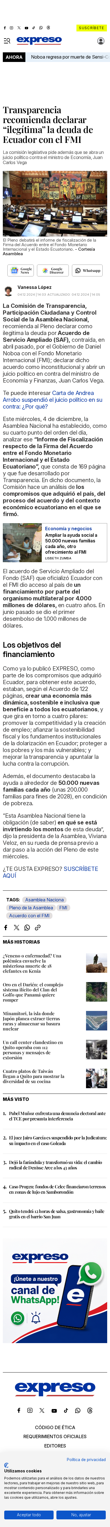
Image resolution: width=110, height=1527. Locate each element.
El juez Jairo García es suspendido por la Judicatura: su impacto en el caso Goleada (58, 1140)
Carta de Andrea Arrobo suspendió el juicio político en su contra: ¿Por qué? (52, 400)
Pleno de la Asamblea (31, 907)
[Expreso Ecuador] (55, 1394)
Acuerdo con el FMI (29, 915)
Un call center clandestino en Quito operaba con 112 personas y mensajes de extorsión (33, 1049)
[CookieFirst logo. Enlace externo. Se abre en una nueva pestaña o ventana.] (6, 1465)
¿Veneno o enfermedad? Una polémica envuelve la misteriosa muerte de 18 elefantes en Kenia (32, 963)
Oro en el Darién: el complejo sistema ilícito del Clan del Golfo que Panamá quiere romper (33, 992)
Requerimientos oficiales (55, 1436)
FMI (63, 907)
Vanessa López (34, 287)
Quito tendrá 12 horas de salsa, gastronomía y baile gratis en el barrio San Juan (56, 1213)
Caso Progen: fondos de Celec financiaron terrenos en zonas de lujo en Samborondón (57, 1189)
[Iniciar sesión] (101, 41)
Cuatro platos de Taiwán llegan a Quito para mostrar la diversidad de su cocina (33, 1076)
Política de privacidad (86, 1459)
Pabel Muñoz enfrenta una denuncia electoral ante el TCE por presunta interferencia (57, 1116)
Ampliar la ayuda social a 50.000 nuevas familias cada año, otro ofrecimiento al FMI (71, 543)
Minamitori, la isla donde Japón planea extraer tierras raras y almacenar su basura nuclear (31, 1021)
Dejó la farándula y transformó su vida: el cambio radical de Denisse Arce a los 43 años (55, 1165)
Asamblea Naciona (44, 900)
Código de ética (55, 1427)
